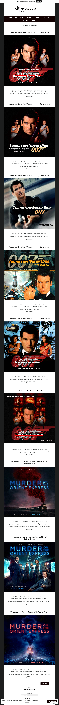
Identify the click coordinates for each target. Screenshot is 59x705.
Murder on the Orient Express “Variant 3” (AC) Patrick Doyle (29, 463)
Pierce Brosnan (18, 93)
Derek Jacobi (32, 523)
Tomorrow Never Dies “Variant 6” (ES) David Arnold (29, 32)
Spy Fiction (41, 90)
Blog (16, 17)
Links (33, 20)
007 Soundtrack (14, 91)
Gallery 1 (22, 17)
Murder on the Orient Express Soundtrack (36, 524)
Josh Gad (41, 523)
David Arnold (30, 90)
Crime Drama (33, 521)
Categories (29, 693)
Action (26, 90)
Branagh (13, 523)
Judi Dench (45, 91)
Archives (29, 687)
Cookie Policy (27, 702)
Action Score (20, 91)
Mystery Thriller (38, 521)
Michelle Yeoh (12, 93)
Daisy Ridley (27, 523)
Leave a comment (30, 96)
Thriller (44, 90)
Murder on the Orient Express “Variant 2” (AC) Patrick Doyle (29, 538)
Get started (39, 1)
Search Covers (44, 683)
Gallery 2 (29, 17)
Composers (25, 20)
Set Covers (46, 17)
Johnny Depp (37, 523)
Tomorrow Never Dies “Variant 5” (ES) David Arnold (29, 104)
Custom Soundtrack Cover (27, 91)
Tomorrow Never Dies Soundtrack (42, 93)
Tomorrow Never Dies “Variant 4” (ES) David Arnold (29, 175)
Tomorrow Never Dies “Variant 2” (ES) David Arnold (29, 318)
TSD (13, 90)
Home (9, 17)
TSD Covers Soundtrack (28, 94)
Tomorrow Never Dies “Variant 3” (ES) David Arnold (29, 247)
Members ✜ (38, 17)
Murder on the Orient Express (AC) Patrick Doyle (29, 612)
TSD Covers (21, 94)
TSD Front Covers (36, 94)
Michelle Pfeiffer (25, 524)
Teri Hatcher (33, 93)
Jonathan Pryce (40, 91)
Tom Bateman (26, 526)
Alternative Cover (27, 521)
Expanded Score (36, 90)
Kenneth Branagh (12, 524)
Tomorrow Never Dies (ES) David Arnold (29, 390)
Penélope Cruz (11, 526)
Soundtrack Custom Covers (26, 93)
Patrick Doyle (44, 521)
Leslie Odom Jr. (18, 524)
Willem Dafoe (29, 527)
